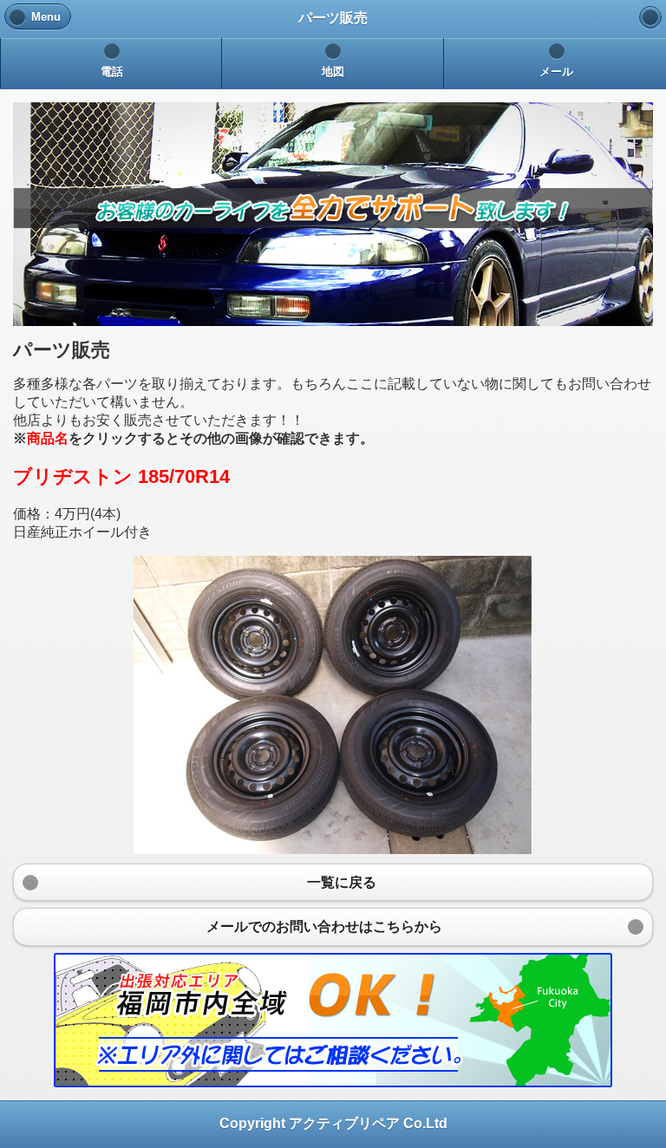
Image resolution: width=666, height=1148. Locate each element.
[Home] (650, 17)
